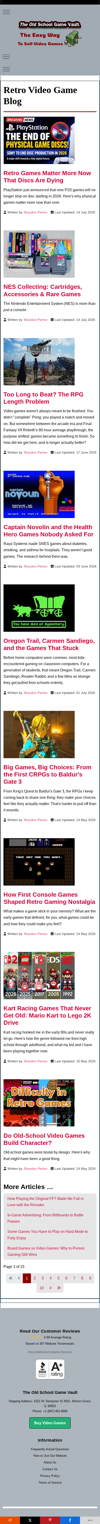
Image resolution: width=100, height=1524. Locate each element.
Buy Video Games (50, 1423)
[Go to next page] (50, 1288)
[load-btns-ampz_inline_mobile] (90, 1520)
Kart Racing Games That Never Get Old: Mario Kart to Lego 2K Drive (47, 1015)
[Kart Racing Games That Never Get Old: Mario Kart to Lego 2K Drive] (39, 975)
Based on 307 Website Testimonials (50, 1343)
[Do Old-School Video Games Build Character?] (39, 1103)
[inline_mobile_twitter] (30, 1520)
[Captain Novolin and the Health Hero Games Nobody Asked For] (39, 494)
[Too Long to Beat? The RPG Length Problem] (39, 361)
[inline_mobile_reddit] (10, 1520)
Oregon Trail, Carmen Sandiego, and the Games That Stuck (49, 644)
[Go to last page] (58, 1288)
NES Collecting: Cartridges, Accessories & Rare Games (42, 290)
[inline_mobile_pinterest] (50, 1520)
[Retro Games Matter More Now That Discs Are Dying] (39, 140)
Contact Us (50, 1469)
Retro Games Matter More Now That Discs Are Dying (47, 177)
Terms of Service (50, 1482)
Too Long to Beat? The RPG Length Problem (43, 398)
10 (42, 1288)
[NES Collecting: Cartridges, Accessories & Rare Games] (39, 254)
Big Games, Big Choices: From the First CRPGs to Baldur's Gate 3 (47, 774)
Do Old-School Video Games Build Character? (44, 1139)
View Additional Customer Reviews (50, 1352)
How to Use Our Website (50, 1455)
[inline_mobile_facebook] (70, 1520)
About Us (50, 1462)
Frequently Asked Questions (50, 1449)
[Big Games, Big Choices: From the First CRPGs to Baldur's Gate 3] (39, 734)
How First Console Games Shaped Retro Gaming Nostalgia (49, 898)
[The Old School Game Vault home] (50, 34)
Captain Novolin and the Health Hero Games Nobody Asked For (48, 531)
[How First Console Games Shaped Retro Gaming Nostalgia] (39, 861)
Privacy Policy (50, 1476)
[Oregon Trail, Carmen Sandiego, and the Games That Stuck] (39, 608)
